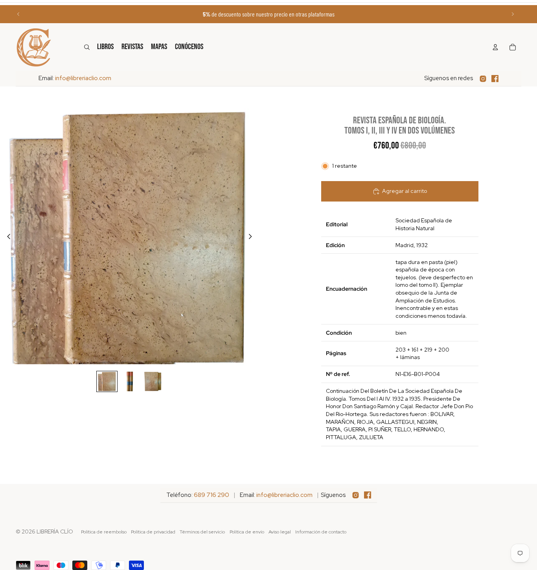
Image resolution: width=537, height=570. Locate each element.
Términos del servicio (202, 532)
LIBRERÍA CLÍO (55, 531)
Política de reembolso (104, 532)
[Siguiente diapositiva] (512, 14)
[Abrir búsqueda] (87, 47)
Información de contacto (320, 532)
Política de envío (247, 532)
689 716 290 (211, 495)
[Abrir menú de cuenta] (495, 47)
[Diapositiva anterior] (18, 14)
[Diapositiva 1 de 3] (107, 381)
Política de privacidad (153, 532)
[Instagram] (483, 78)
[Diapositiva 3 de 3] (152, 381)
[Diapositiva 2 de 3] (130, 381)
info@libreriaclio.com (83, 78)
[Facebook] (494, 78)
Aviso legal (279, 532)
